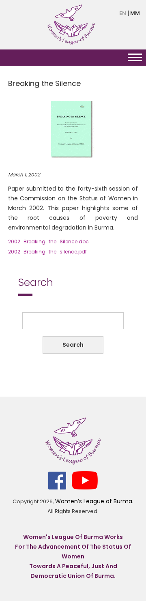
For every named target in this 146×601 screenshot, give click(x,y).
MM (135, 13)
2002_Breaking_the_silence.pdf (47, 251)
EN (122, 13)
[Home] (71, 24)
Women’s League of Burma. (94, 501)
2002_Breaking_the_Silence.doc (48, 241)
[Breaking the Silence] (73, 129)
